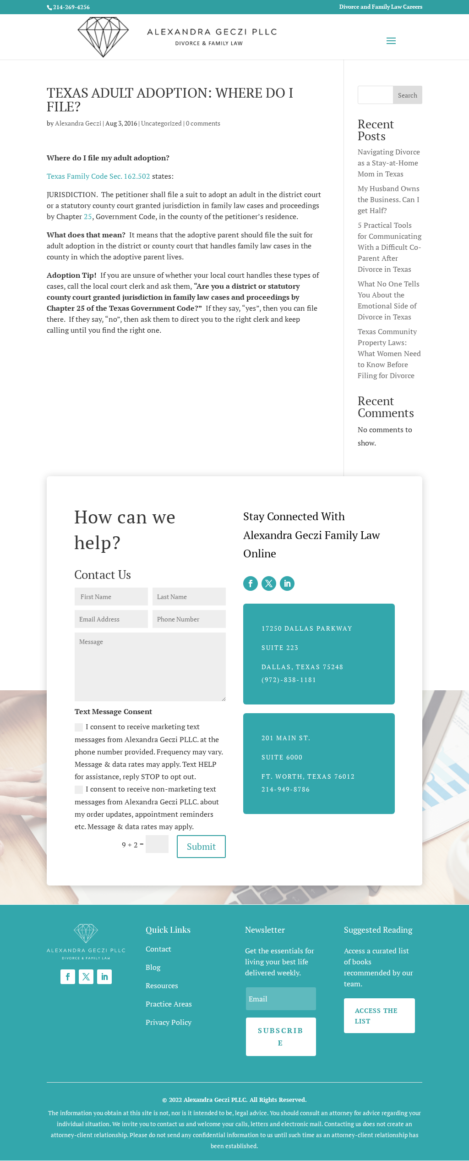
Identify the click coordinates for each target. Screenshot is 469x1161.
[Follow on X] (269, 583)
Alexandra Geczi (78, 123)
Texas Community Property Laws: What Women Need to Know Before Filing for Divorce (389, 353)
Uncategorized (161, 123)
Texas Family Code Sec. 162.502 (98, 176)
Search (407, 95)
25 (88, 216)
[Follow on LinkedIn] (287, 583)
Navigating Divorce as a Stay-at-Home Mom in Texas (389, 163)
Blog (153, 967)
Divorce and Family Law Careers (380, 7)
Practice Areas (169, 1004)
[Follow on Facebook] (250, 583)
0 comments (203, 123)
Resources (162, 985)
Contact (158, 949)
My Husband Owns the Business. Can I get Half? (389, 199)
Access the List (376, 1016)
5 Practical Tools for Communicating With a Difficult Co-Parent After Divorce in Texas (389, 247)
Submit (201, 846)
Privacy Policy (168, 1022)
